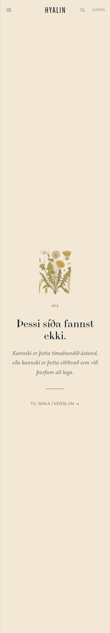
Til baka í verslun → (55, 403)
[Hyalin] (55, 10)
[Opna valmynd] (8, 10)
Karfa (98, 10)
